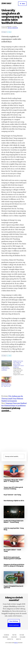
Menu (23, 3)
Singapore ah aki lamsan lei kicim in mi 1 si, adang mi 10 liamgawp (14, 565)
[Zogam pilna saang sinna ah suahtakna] (6, 363)
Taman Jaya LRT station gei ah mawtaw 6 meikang (13, 488)
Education (15, 27)
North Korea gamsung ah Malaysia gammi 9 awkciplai (12, 557)
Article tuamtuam (14, 625)
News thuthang (13, 621)
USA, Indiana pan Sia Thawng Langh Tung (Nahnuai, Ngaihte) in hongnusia (12, 398)
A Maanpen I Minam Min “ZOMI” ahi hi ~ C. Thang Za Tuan (13, 480)
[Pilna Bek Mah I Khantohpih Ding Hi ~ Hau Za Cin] (6, 380)
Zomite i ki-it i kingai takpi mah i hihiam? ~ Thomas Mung (13, 521)
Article (10, 27)
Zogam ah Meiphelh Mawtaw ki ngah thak (13, 586)
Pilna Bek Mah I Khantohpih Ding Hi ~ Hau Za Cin (6, 385)
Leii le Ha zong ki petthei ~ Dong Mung (14, 528)
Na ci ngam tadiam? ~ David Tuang (12, 550)
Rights (16, 642)
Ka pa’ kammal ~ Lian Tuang (12, 495)
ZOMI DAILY (6, 3)
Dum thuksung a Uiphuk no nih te (14, 500)
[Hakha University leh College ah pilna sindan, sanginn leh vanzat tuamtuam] (19, 367)
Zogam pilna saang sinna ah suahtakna (5, 368)
